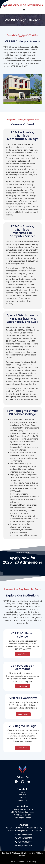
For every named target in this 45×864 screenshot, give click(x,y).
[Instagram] (22, 781)
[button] (24, 10)
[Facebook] (16, 781)
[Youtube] (29, 781)
